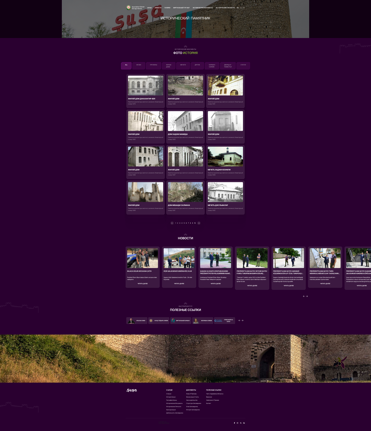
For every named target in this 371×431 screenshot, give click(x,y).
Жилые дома (168, 66)
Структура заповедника (193, 403)
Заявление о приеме (212, 400)
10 (195, 223)
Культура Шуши (171, 409)
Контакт (208, 403)
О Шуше (168, 394)
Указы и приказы (191, 394)
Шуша (149, 8)
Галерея (167, 8)
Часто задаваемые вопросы (214, 394)
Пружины (153, 65)
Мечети (183, 65)
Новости (158, 8)
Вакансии (209, 397)
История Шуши (171, 397)
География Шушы (171, 400)
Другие (197, 65)
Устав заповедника (192, 406)
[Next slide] (306, 296)
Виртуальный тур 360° (181, 8)
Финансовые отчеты (192, 397)
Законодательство (191, 400)
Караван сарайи (212, 66)
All (126, 65)
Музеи (138, 65)
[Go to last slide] (304, 296)
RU (238, 8)
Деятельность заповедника (174, 413)
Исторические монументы (203, 8)
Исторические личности (225, 8)
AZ (241, 8)
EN (244, 8)
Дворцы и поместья (228, 66)
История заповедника (193, 409)
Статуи (243, 65)
